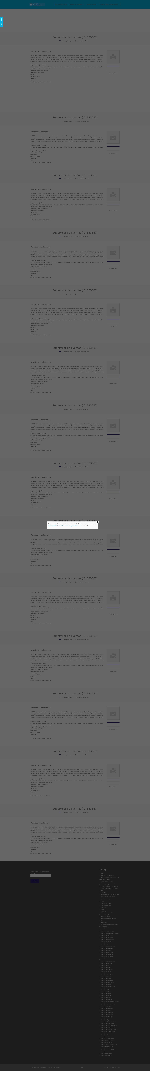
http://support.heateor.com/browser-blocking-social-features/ (64, 525)
